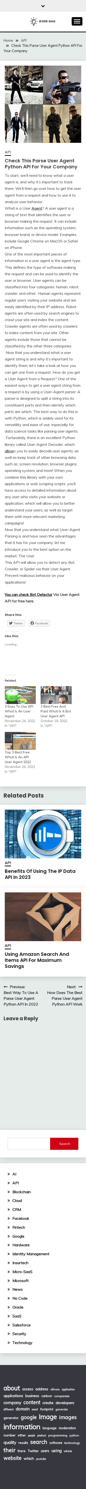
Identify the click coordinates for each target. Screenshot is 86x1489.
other (22, 1435)
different (9, 1409)
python (74, 1435)
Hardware (21, 1244)
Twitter (33, 1451)
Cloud (17, 1200)
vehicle (68, 1451)
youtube (41, 1459)
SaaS (17, 1316)
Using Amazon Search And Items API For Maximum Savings (37, 960)
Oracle (17, 1307)
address (41, 1389)
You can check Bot (21, 594)
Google (18, 1236)
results (23, 1443)
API (8, 152)
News (17, 1289)
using (56, 1450)
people (31, 1435)
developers (65, 1402)
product (41, 1435)
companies (62, 1396)
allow (9, 450)
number (10, 1435)
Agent (37, 208)
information (22, 1426)
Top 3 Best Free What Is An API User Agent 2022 (18, 757)
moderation (67, 1428)
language (50, 1428)
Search (64, 1144)
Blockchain (21, 1191)
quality (10, 1442)
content (31, 1402)
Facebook (20, 1218)
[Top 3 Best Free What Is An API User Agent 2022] (20, 741)
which (29, 1458)
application (68, 1389)
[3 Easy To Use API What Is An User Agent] (20, 695)
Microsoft (20, 1280)
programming (57, 1435)
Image (48, 1417)
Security (19, 1333)
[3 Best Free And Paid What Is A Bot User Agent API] (56, 695)
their (10, 1450)
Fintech (18, 1227)
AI (14, 1174)
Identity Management (30, 1253)
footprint (46, 1409)
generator (11, 1418)
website (13, 1458)
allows (55, 1389)
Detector (44, 594)
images (68, 1417)
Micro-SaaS (22, 1271)
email (35, 1409)
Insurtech (20, 1262)
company (12, 1402)
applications (13, 1395)
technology (72, 1443)
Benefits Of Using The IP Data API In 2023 (40, 874)
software (55, 1443)
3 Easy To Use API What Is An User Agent (19, 711)
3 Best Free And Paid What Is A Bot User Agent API (56, 711)
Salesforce (21, 1325)
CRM (16, 1209)
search (38, 1441)
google (29, 1417)
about (12, 1388)
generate (61, 1409)
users (45, 1451)
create (48, 1402)
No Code (19, 1298)
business (32, 1395)
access (27, 1389)
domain (23, 1408)
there (22, 1451)
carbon (46, 1396)
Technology (22, 1342)
